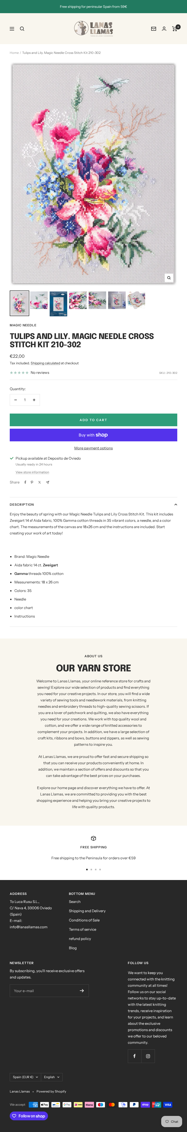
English (49, 1077)
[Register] (82, 990)
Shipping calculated (45, 363)
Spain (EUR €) (23, 1077)
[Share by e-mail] (47, 482)
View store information (32, 472)
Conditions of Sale (84, 920)
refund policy (80, 938)
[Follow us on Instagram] (148, 1056)
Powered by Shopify (51, 1091)
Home (14, 53)
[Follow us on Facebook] (134, 1056)
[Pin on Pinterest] (32, 482)
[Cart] (174, 28)
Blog (73, 948)
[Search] (22, 29)
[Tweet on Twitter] (39, 482)
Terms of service (82, 929)
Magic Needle (23, 325)
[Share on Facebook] (25, 482)
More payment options (93, 448)
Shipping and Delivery (87, 911)
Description (22, 504)
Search (75, 901)
